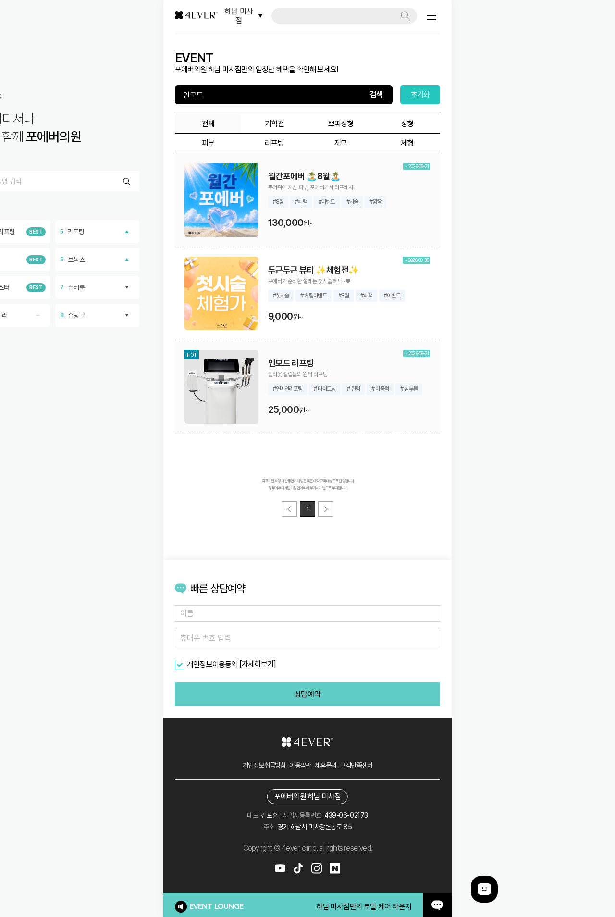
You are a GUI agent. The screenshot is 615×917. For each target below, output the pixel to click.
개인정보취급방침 (264, 765)
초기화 (420, 94)
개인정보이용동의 (212, 664)
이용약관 (300, 765)
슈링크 (72, 315)
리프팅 (72, 231)
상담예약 (307, 694)
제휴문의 (325, 765)
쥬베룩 (72, 287)
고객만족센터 (356, 765)
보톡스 (72, 259)
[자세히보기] (257, 664)
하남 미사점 (238, 16)
